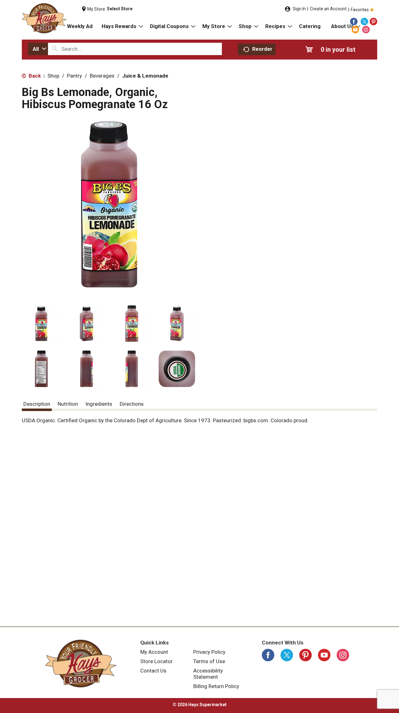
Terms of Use (209, 661)
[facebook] (354, 21)
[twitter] (364, 21)
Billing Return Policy (216, 686)
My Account (154, 652)
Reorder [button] (262, 49)
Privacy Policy (209, 652)
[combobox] (38, 49)
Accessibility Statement (208, 674)
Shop (53, 76)
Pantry (74, 76)
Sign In (299, 8)
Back (34, 76)
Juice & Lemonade (145, 76)
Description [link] (36, 404)
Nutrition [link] (68, 404)
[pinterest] (373, 21)
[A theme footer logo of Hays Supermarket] (81, 663)
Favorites (360, 9)
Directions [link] (132, 404)
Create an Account (328, 8)
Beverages (102, 76)
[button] (41, 323)
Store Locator (156, 661)
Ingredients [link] (98, 404)
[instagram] (366, 29)
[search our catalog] (55, 49)
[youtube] (355, 29)
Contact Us (153, 671)
